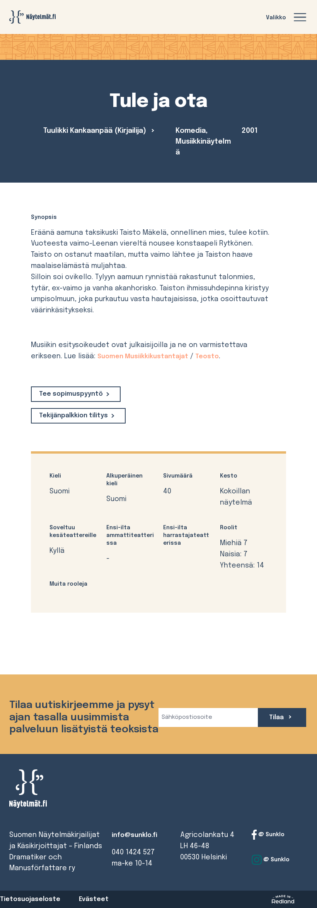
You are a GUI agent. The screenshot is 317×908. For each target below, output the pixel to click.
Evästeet (94, 899)
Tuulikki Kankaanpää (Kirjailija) (95, 130)
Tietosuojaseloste (30, 899)
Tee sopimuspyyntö (71, 394)
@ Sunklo (271, 834)
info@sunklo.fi (134, 835)
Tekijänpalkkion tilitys (73, 415)
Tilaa (277, 717)
